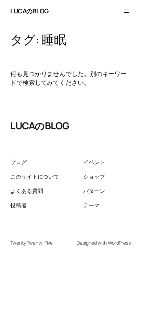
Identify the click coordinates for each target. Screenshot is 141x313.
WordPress (119, 242)
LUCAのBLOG (29, 10)
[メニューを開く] (127, 11)
